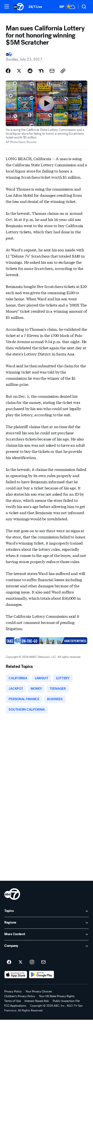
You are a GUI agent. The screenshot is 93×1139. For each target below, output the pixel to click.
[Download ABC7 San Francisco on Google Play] (41, 974)
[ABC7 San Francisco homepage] (19, 6)
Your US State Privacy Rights (57, 996)
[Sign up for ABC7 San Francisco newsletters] (43, 962)
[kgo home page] (12, 894)
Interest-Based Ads (37, 1001)
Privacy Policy (13, 991)
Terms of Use (12, 1001)
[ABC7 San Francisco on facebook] (9, 962)
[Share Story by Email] (52, 71)
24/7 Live (35, 7)
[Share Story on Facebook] (8, 71)
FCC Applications (15, 1005)
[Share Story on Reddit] (30, 71)
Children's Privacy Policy (19, 996)
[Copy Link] (63, 71)
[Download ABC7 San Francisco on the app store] (15, 974)
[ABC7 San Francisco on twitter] (20, 962)
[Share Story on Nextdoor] (41, 71)
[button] (7, 6)
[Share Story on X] (19, 71)
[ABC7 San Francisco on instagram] (32, 962)
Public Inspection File (66, 1001)
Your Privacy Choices (39, 991)
